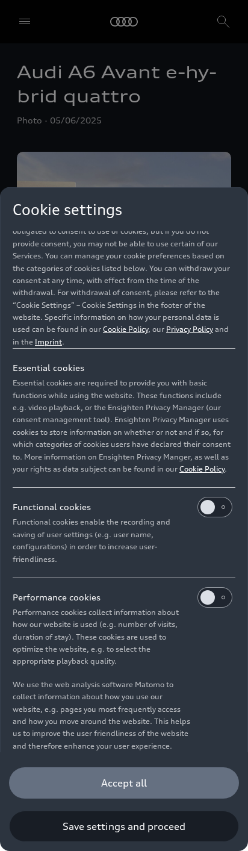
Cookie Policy (125, 329)
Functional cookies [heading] (52, 507)
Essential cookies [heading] (48, 368)
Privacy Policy (189, 329)
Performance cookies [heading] (57, 597)
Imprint (48, 341)
